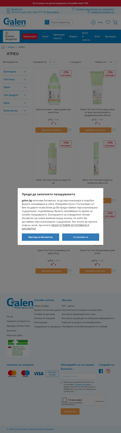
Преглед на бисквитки (40, 237)
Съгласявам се (80, 237)
